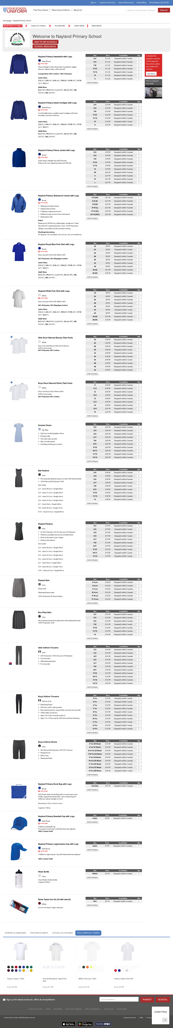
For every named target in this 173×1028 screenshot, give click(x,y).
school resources (45, 46)
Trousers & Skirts (39, 933)
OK (165, 1020)
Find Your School (41, 10)
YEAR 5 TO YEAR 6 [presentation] (38, 26)
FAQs (48, 1009)
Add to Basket (92, 82)
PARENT (147, 999)
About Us (78, 10)
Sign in (93, 2)
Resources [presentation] (96, 26)
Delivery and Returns (93, 1009)
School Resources (126, 2)
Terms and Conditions (73, 1009)
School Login (122, 1009)
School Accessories (62, 933)
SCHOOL (163, 999)
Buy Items (151, 73)
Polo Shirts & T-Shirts (88, 933)
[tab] (15, 26)
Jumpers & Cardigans (15, 933)
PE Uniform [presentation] (60, 26)
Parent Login (108, 1009)
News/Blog (141, 2)
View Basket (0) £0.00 (159, 2)
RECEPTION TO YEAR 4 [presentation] (13, 26)
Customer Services (107, 2)
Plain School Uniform (61, 10)
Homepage (7, 20)
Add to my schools (45, 41)
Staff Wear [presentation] (79, 26)
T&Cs (141, 1018)
